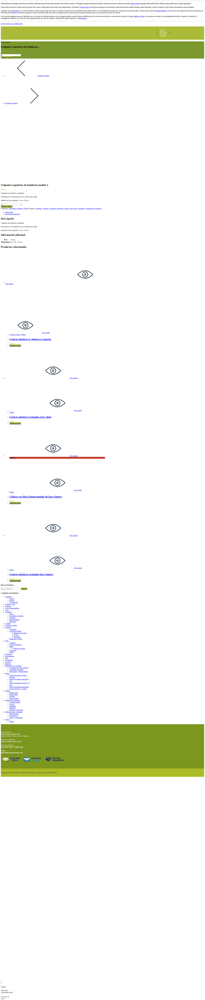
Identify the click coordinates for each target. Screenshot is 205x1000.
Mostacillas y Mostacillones (18, 671)
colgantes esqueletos (56, 208)
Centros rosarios (14, 335)
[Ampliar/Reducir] (8, 996)
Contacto (163, 36)
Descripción (9, 212)
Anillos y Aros (10, 604)
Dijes (7, 641)
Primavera (12, 650)
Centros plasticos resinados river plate (30, 417)
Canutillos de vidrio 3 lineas (18, 668)
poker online (135, 3)
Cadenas (8, 606)
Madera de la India (15, 639)
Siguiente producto (11, 103)
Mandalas (12, 706)
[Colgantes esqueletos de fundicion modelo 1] (10, 87)
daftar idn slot (139, 16)
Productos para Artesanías (14, 712)
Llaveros (8, 662)
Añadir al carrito (6, 57)
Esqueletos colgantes (16, 208)
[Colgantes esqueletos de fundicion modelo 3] (10, 114)
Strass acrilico (14, 698)
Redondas (17, 637)
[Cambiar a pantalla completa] (6, 996)
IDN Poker (15, 11)
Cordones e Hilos (11, 625)
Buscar (24, 589)
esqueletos (81, 208)
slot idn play (84, 7)
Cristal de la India (15, 631)
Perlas (7, 673)
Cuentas (8, 627)
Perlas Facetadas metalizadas (19, 687)
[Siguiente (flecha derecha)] (4, 998)
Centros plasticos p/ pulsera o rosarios (30, 339)
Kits (6, 658)
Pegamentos (13, 716)
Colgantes (8, 612)
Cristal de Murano (15, 645)
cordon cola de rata (70, 208)
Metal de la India (19, 648)
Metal (11, 646)
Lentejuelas (9, 660)
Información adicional (12, 214)
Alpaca (11, 598)
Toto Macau (82, 18)
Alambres (8, 597)
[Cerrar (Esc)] (2, 996)
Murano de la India (20, 633)
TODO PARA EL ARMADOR (11, 24)
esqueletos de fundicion (94, 208)
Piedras (7, 691)
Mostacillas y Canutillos (13, 666)
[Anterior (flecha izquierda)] (2, 998)
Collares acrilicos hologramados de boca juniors (35, 496)
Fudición (12, 618)
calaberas (39, 208)
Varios (7, 719)
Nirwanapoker (161, 11)
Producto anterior (43, 76)
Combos (8, 623)
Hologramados (14, 620)
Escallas (12, 696)
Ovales (16, 635)
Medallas (12, 708)
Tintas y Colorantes (15, 718)
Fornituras (8, 654)
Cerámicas (12, 629)
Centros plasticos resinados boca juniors (31, 574)
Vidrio (11, 652)
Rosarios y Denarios (16, 710)
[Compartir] (4, 996)
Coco (7, 610)
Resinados (12, 622)
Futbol (26, 208)
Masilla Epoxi (14, 714)
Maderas (8, 664)
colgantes (46, 208)
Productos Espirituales (12, 700)
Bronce (11, 600)
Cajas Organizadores (12, 608)
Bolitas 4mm (13, 693)
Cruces (11, 704)
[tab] (55, 212)
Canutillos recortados (16, 670)
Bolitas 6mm (13, 695)
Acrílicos (12, 643)
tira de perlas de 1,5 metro (18, 689)
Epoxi (11, 614)
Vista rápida (45, 333)
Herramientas (9, 656)
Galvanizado (13, 602)
